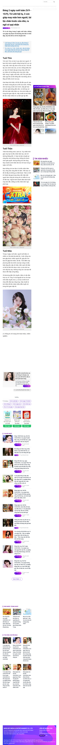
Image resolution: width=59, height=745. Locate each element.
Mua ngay (7, 426)
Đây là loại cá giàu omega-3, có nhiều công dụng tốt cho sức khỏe (50, 124)
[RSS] (46, 735)
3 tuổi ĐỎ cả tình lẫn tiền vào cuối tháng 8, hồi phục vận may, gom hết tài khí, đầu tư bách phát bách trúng (22, 375)
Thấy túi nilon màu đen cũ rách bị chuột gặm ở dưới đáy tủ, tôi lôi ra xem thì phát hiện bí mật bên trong (38, 125)
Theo (21, 390)
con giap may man (20, 407)
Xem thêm (27, 386)
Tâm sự (16, 455)
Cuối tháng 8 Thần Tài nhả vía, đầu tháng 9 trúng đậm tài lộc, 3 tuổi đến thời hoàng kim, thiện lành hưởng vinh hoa (17, 44)
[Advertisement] (28, 357)
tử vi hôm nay (27, 404)
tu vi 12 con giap (9, 407)
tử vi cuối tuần (14, 401)
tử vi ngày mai (17, 404)
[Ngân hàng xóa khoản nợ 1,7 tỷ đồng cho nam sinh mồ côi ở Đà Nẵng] (50, 133)
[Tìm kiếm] (54, 1)
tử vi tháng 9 (8, 404)
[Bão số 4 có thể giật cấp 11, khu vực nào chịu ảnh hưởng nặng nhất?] (27, 612)
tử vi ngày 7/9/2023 (25, 401)
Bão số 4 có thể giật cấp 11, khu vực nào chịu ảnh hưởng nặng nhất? (27, 620)
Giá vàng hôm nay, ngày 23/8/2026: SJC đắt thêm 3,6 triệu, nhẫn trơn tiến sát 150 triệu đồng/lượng (7, 622)
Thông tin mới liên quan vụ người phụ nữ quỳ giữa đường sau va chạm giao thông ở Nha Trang (17, 622)
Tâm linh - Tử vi (6, 28)
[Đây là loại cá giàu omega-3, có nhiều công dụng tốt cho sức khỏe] (50, 116)
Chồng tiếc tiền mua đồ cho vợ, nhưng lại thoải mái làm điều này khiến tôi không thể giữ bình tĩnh (22, 522)
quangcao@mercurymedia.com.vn (47, 733)
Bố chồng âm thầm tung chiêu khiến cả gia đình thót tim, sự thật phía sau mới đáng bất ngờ (22, 450)
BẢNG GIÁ (42, 735)
